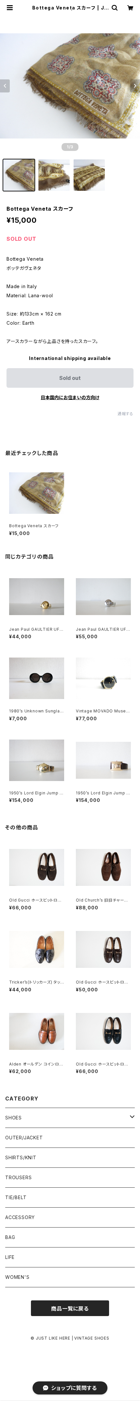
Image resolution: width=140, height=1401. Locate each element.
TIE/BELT (15, 1197)
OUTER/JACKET (24, 1137)
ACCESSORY (20, 1217)
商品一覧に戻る (70, 1308)
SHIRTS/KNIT (20, 1157)
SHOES (13, 1117)
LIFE (10, 1257)
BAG (10, 1237)
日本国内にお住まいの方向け (70, 397)
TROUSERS (18, 1177)
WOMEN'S (17, 1277)
